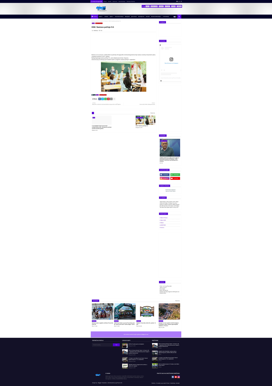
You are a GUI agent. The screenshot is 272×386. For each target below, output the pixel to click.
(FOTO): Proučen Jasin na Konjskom (136, 344)
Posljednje (179, 6)
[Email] (111, 99)
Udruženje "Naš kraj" (131, 1)
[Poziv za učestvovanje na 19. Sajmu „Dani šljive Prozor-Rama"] (155, 365)
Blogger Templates (102, 382)
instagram (165, 178)
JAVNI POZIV (163, 225)
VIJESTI (100, 16)
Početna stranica (95, 21)
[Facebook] (99, 99)
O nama (105, 1)
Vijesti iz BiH (163, 220)
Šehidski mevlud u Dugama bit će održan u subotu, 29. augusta (138, 365)
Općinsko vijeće (154, 6)
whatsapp (176, 174)
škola (93, 23)
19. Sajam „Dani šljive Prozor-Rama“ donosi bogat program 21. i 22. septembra (138, 358)
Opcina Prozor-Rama (170, 191)
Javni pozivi (167, 6)
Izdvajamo (161, 6)
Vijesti (111, 16)
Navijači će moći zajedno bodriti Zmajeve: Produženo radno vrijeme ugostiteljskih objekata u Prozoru (169, 324)
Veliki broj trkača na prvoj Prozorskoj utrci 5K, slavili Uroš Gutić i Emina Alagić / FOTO (124, 323)
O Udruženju (166, 16)
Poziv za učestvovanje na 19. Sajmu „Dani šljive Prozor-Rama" (169, 364)
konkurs (162, 227)
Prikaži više (152, 113)
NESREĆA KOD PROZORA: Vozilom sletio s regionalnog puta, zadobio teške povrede (167, 352)
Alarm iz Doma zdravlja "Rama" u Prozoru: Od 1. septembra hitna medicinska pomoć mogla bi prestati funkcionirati (139, 352)
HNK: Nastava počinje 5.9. (142, 125)
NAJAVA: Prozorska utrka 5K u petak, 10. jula (146, 323)
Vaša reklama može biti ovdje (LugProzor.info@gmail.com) (136, 334)
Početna (95, 16)
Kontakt (109, 1)
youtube (176, 178)
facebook (166, 174)
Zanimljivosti (141, 16)
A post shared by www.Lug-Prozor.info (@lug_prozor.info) (174, 77)
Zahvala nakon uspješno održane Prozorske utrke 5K (102, 323)
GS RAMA (173, 6)
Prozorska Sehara (119, 16)
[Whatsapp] (105, 99)
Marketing (172, 383)
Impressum (115, 1)
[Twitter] (102, 99)
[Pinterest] (108, 99)
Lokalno (147, 6)
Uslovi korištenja (122, 1)
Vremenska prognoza (170, 189)
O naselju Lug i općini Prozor (163, 383)
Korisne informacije (156, 16)
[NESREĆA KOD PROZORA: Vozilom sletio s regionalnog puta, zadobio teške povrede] (155, 353)
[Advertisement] (124, 43)
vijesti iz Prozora (104, 21)
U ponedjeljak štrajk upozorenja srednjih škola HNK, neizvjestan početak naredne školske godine (101, 127)
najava (162, 222)
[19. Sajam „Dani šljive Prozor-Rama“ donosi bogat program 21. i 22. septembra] (155, 359)
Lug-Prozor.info (118, 382)
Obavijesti (127, 16)
